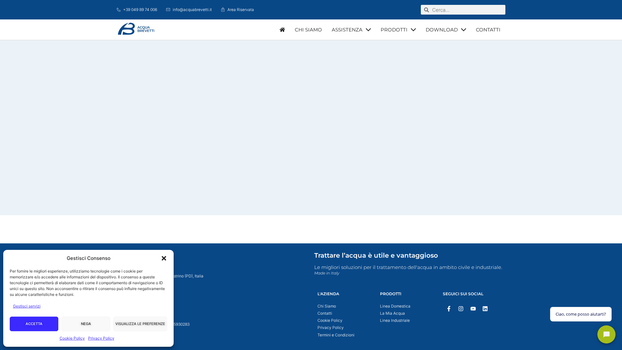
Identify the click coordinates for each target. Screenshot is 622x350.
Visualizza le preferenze (140, 323)
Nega (86, 323)
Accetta (34, 323)
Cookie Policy (72, 338)
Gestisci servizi (26, 306)
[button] (164, 258)
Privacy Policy (101, 338)
